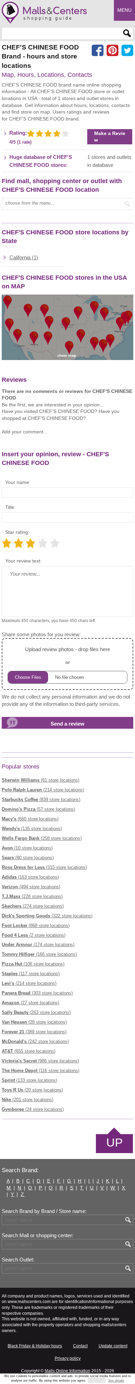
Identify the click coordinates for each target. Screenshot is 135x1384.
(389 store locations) (34, 1031)
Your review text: (23, 561)
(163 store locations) (30, 877)
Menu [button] (124, 10)
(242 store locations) (35, 1041)
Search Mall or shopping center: (37, 1235)
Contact (80, 1345)
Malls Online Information (67, 1370)
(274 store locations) (33, 906)
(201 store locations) (27, 1099)
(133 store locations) (29, 1080)
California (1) (23, 257)
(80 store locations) (28, 857)
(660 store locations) (30, 818)
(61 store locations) (40, 780)
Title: (10, 507)
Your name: (17, 482)
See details (116, 1380)
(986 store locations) (40, 1060)
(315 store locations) (44, 867)
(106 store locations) (33, 964)
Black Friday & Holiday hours (35, 1345)
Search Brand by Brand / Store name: (44, 1211)
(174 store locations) (38, 944)
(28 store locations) (34, 1022)
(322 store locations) (47, 915)
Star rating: (17, 532)
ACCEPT (97, 1380)
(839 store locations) (41, 799)
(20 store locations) (32, 1090)
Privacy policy (68, 1358)
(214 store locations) (43, 789)
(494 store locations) (31, 886)
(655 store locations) (28, 1051)
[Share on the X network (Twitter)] (127, 50)
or (67, 655)
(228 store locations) (32, 896)
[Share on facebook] (98, 50)
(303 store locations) (37, 993)
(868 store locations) (36, 925)
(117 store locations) (31, 973)
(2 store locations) (33, 935)
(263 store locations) (36, 1012)
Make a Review (109, 137)
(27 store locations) (30, 1002)
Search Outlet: (18, 1259)
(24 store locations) (33, 1109)
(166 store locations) (39, 954)
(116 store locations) (40, 1070)
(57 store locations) (38, 809)
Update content (113, 1345)
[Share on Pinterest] (112, 50)
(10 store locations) (27, 848)
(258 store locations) (42, 838)
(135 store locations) (32, 828)
